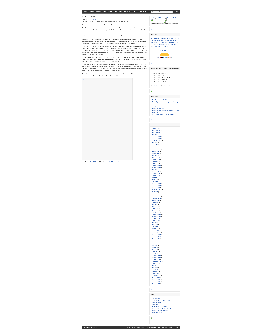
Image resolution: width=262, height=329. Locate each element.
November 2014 (156, 167)
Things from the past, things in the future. (163, 114)
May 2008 (155, 269)
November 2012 (156, 186)
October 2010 (156, 218)
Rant (94, 161)
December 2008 (156, 255)
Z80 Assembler (101, 12)
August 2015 (155, 161)
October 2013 (156, 175)
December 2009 (156, 235)
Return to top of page (91, 327)
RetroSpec (155, 304)
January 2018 (156, 147)
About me (142, 12)
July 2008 (155, 265)
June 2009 (155, 247)
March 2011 (155, 210)
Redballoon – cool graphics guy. (161, 300)
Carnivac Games (156, 298)
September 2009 (156, 241)
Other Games (112, 12)
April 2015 (155, 163)
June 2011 (155, 206)
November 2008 (156, 257)
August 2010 (155, 220)
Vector (91, 12)
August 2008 (155, 263)
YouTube (117, 161)
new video (111, 28)
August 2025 (155, 128)
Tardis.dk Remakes (131, 5)
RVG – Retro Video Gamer (159, 306)
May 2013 (155, 181)
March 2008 (155, 273)
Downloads (128, 12)
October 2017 (156, 151)
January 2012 (156, 194)
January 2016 (156, 157)
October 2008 (156, 259)
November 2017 (156, 149)
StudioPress (162, 327)
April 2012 (155, 192)
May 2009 (155, 249)
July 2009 (155, 245)
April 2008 (155, 271)
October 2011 (156, 200)
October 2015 (156, 159)
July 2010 (155, 222)
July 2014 (155, 169)
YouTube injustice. (89, 17)
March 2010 (155, 231)
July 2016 (155, 155)
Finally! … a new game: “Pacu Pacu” (162, 106)
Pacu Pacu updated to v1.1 (159, 100)
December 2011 (156, 196)
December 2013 (156, 173)
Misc (135, 12)
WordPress (170, 327)
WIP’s (120, 12)
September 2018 (156, 141)
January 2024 (156, 132)
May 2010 (155, 226)
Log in (177, 327)
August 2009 (155, 243)
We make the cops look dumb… (161, 310)
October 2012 (156, 188)
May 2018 (155, 145)
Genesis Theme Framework (147, 327)
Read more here (164, 50)
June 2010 (155, 224)
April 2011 (155, 208)
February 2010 (156, 233)
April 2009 (155, 251)
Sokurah (95, 19)
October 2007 (156, 284)
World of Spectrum (157, 312)
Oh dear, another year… (158, 108)
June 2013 (155, 179)
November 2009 (156, 237)
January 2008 (156, 278)
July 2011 (154, 204)
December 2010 (156, 214)
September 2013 (156, 177)
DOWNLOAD (157, 85)
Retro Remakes (156, 302)
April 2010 (155, 228)
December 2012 (156, 184)
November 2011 (156, 198)
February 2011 (156, 212)
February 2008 (156, 275)
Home (85, 12)
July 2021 (155, 134)
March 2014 (155, 171)
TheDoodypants (95, 37)
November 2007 (156, 282)
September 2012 (156, 190)
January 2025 (156, 130)
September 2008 (156, 261)
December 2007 (156, 280)
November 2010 (156, 216)
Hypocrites (110, 161)
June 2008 (155, 267)
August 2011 (155, 202)
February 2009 (156, 253)
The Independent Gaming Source (161, 308)
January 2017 (156, 153)
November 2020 (156, 137)
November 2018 (156, 139)
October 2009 (156, 239)
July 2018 (155, 143)
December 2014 (156, 165)
